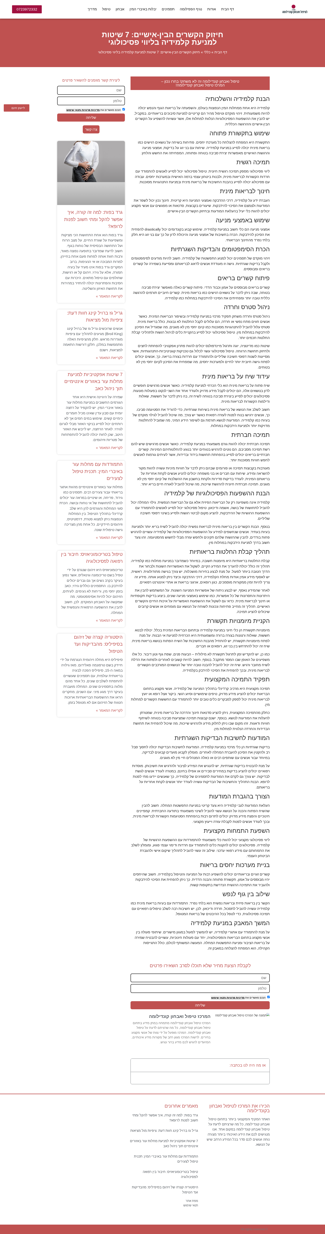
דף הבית (227, 9)
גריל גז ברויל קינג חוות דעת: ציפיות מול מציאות (164, 1131)
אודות (211, 9)
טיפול (106, 9)
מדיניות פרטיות (235, 997)
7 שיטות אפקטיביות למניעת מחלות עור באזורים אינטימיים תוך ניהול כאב (93, 381)
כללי (207, 52)
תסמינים (168, 9)
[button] (135, 1065)
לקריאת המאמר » (109, 296)
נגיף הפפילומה (191, 9)
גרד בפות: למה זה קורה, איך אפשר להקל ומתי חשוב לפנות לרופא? (93, 219)
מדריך (92, 9)
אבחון (120, 9)
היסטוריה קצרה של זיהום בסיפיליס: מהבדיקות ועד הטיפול (98, 644)
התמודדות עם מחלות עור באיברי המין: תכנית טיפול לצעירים (97, 471)
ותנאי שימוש (218, 997)
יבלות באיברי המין (143, 9)
